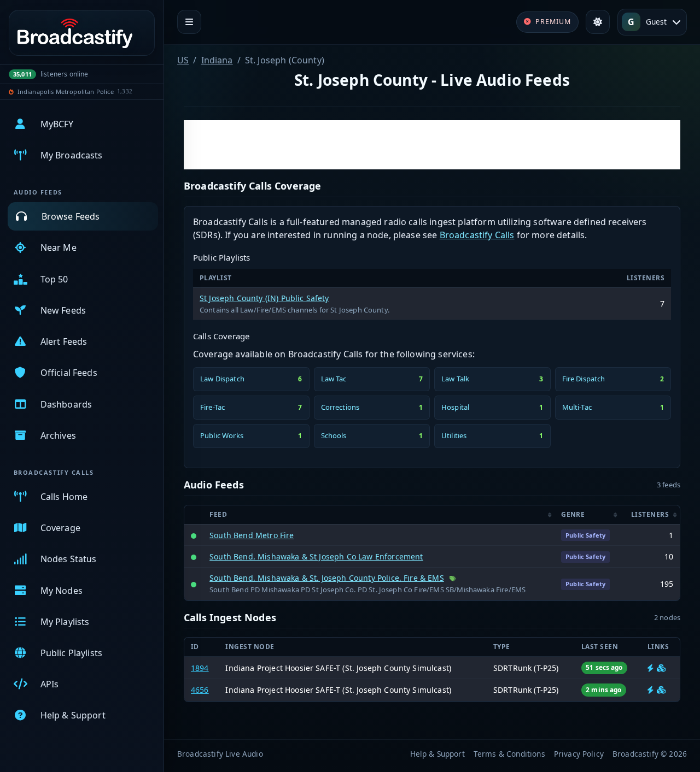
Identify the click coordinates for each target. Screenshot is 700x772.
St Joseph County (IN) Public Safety (264, 298)
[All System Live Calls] (651, 668)
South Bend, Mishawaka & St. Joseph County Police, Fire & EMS (326, 578)
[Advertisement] (432, 144)
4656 (200, 690)
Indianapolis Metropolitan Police (66, 91)
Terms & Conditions (509, 754)
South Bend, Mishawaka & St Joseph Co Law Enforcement (316, 556)
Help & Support (437, 754)
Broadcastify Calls (477, 235)
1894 (200, 668)
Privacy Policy (579, 754)
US (183, 60)
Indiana (217, 60)
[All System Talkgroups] (661, 668)
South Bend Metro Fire (251, 535)
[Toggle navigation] (189, 22)
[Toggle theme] (598, 22)
